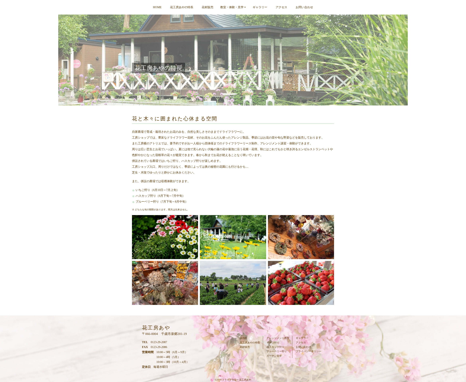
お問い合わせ (304, 7)
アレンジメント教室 (277, 338)
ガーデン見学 (274, 355)
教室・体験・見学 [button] (232, 7)
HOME (157, 7)
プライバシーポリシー (308, 351)
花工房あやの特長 (181, 7)
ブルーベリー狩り (276, 351)
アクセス (281, 7)
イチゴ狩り (272, 342)
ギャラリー (260, 7)
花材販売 (207, 7)
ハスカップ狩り (275, 346)
